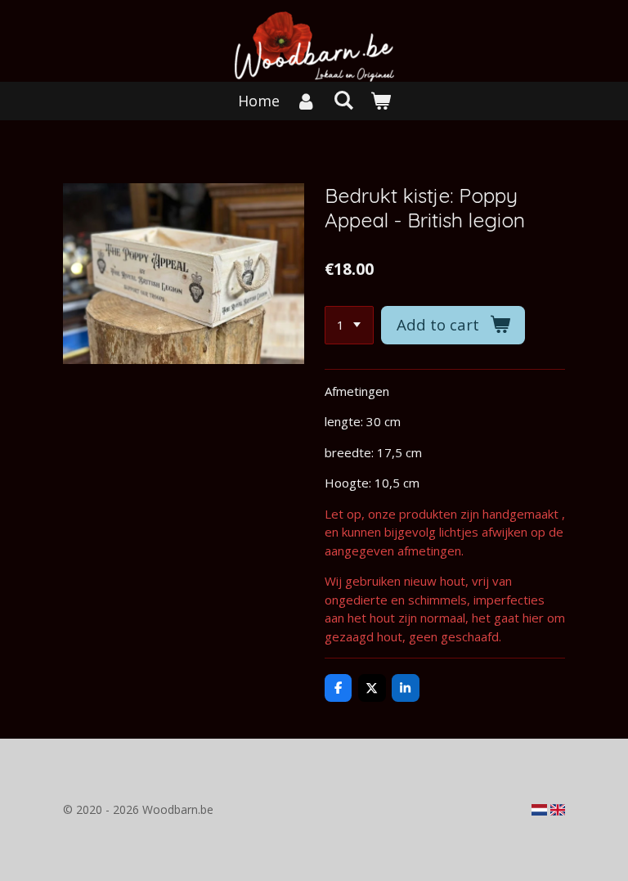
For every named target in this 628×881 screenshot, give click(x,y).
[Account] (306, 101)
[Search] (343, 100)
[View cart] (379, 101)
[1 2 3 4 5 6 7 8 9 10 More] (349, 325)
